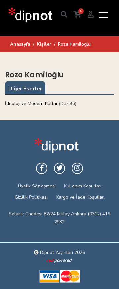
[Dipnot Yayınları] (30, 15)
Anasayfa (20, 44)
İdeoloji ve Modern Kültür (31, 104)
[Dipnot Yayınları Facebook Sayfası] (41, 168)
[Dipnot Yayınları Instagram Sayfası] (77, 168)
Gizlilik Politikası (31, 197)
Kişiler (44, 44)
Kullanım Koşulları (82, 186)
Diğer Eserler (25, 88)
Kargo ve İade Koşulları (80, 197)
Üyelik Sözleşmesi (37, 186)
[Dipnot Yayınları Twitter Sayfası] (59, 168)
